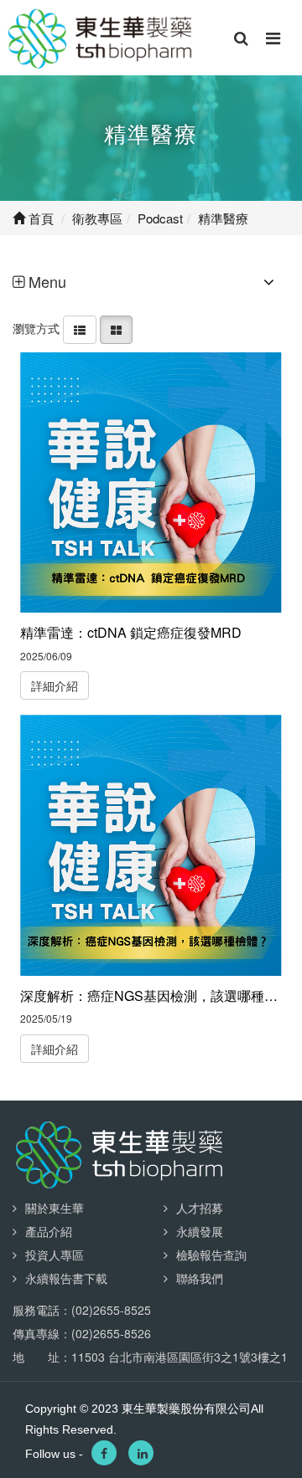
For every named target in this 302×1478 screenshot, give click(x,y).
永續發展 (199, 1231)
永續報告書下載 (66, 1278)
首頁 (39, 218)
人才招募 (199, 1207)
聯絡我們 (199, 1278)
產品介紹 (48, 1231)
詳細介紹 (54, 685)
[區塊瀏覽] (116, 328)
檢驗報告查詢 (211, 1254)
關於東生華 (54, 1207)
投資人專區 (54, 1254)
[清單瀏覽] (79, 328)
